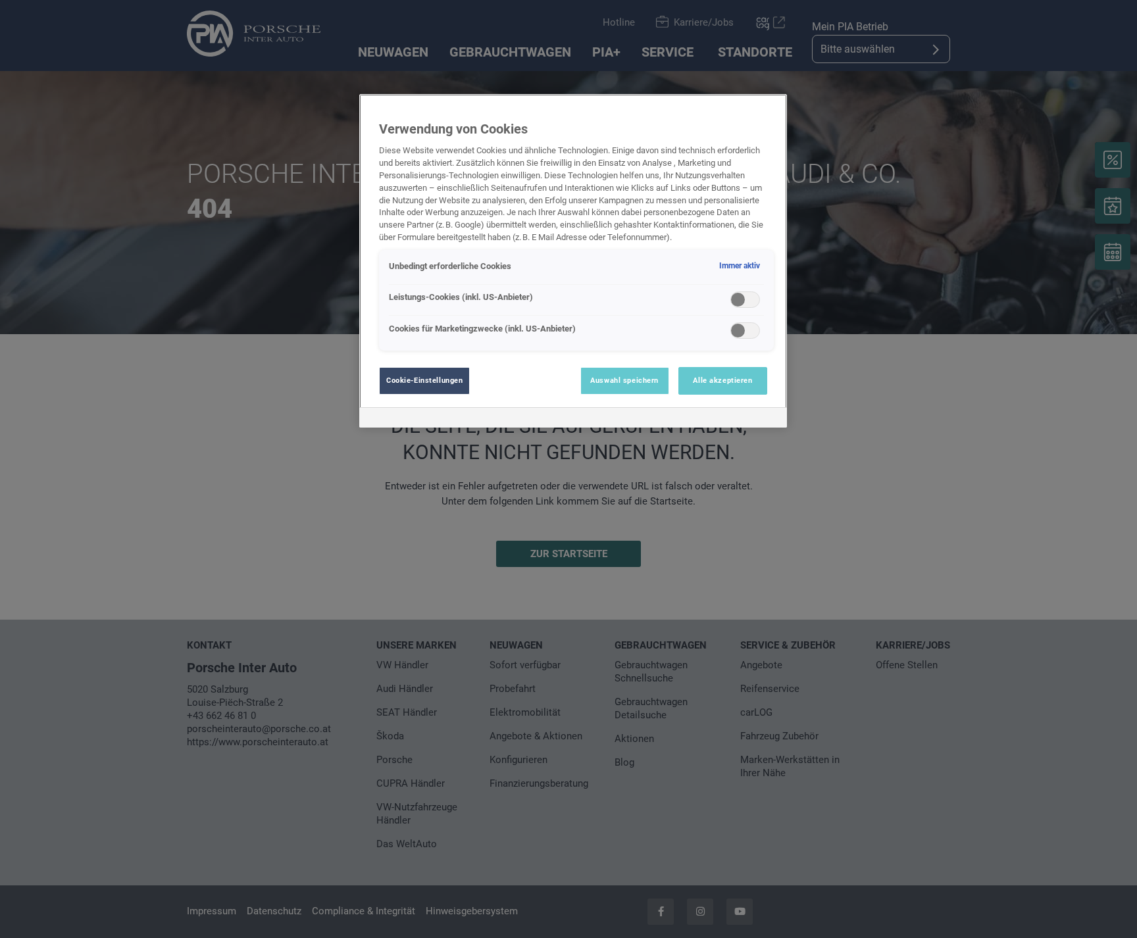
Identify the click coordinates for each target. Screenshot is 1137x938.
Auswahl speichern (624, 380)
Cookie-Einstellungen (424, 380)
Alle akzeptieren (722, 380)
